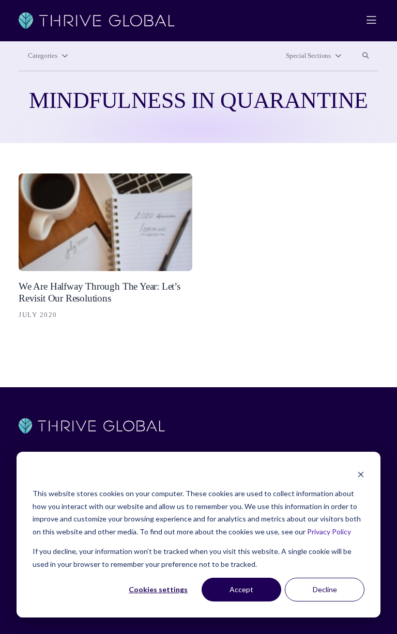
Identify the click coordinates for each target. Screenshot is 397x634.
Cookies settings (158, 589)
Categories (42, 55)
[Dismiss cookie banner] (360, 474)
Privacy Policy (329, 531)
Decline (325, 589)
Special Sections (308, 55)
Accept (241, 589)
